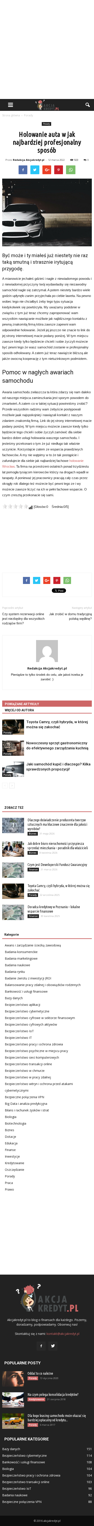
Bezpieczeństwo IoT (19, 1031)
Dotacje (10, 1136)
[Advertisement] (47, 49)
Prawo (9, 1189)
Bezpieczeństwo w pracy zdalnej (28, 1077)
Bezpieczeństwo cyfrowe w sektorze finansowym (40, 1018)
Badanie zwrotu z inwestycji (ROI (28, 978)
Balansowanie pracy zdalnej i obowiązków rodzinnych (43, 985)
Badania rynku (15, 972)
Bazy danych (14, 998)
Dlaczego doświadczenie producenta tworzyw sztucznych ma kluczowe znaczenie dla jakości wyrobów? (57, 824)
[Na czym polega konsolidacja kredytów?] (13, 1400)
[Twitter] (53, 1346)
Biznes (33, 833)
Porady (46, 123)
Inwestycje (12, 1156)
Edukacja (11, 1143)
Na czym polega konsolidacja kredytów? (53, 1394)
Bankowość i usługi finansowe (26, 991)
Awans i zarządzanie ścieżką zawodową (33, 945)
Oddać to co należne (40, 1373)
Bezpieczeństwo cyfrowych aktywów (31, 1024)
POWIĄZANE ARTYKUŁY (22, 704)
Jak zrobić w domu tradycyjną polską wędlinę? (70, 616)
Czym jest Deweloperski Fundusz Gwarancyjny (57, 865)
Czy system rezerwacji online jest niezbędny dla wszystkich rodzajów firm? (23, 618)
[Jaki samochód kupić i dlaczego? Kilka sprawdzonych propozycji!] (13, 769)
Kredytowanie (14, 1163)
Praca (9, 1183)
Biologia (10, 1117)
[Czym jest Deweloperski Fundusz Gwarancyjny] (13, 870)
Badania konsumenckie (21, 952)
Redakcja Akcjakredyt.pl (28, 159)
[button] (88, 105)
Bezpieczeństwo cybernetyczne (27, 1011)
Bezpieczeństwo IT (18, 1038)
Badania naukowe (17, 965)
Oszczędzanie (14, 1169)
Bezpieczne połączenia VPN (24, 1097)
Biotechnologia (15, 1123)
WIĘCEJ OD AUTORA (19, 710)
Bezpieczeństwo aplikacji (22, 1005)
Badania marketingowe (21, 958)
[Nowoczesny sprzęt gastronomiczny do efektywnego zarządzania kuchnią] (13, 748)
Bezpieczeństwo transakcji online (28, 1064)
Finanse (33, 869)
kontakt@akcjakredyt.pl (63, 1334)
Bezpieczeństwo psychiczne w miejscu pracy (36, 1051)
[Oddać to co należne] (13, 1379)
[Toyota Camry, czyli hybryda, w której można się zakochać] (13, 727)
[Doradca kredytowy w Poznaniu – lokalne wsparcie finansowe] (13, 912)
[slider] (15, 506)
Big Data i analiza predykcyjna (26, 1104)
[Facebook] (41, 1346)
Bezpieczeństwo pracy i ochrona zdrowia (34, 1044)
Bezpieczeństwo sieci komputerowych (32, 1057)
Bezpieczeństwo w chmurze (25, 1071)
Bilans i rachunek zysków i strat (27, 1110)
